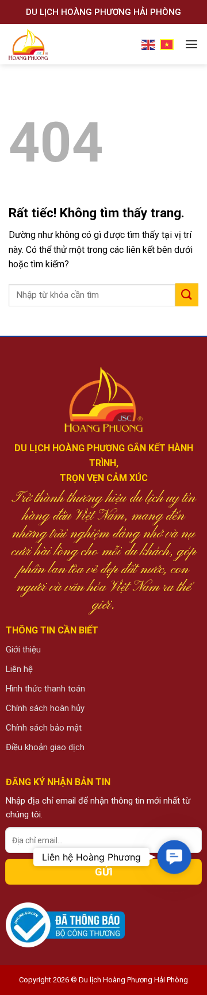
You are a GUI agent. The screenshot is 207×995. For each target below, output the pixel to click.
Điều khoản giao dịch (45, 747)
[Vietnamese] (167, 44)
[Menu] (191, 44)
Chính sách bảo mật (44, 728)
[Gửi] (186, 294)
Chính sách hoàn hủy (45, 708)
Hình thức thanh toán (45, 688)
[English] (148, 44)
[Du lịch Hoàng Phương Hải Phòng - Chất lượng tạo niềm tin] (51, 44)
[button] (174, 857)
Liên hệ (19, 669)
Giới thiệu (23, 649)
